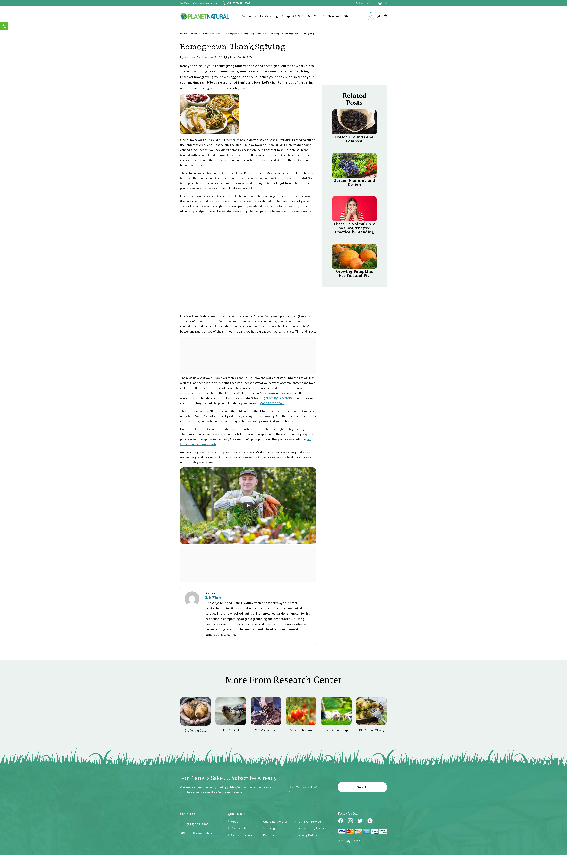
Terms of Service (309, 821)
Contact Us (238, 828)
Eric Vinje (190, 57)
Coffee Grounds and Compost (354, 139)
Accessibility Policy (311, 828)
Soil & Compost (266, 730)
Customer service (275, 821)
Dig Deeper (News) (371, 730)
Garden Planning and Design (354, 182)
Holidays (217, 33)
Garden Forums (241, 835)
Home (183, 33)
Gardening (249, 16)
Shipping (269, 828)
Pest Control (315, 16)
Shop (347, 16)
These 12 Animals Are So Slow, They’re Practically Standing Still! (354, 228)
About (235, 821)
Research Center (199, 33)
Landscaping (269, 16)
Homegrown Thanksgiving (239, 33)
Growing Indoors (301, 730)
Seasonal (334, 16)
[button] (370, 16)
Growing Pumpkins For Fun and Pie (354, 273)
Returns (268, 835)
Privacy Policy (307, 835)
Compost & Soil (292, 16)
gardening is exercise (278, 398)
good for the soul (272, 403)
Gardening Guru (195, 730)
